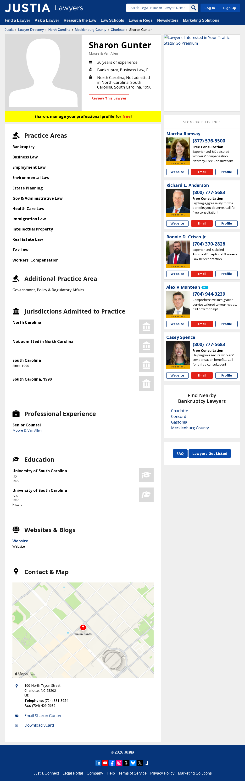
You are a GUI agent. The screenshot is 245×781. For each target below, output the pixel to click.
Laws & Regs (141, 20)
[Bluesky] (133, 763)
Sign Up (229, 8)
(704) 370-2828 (209, 244)
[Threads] (126, 763)
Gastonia (179, 422)
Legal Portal (72, 773)
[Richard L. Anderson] (178, 201)
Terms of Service (132, 773)
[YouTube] (105, 763)
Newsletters (167, 20)
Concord (178, 416)
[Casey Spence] (178, 353)
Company (95, 773)
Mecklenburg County (90, 29)
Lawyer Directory (31, 29)
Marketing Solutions (201, 20)
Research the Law (80, 20)
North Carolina (59, 29)
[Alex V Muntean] (178, 302)
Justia (9, 29)
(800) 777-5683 (209, 192)
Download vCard (39, 725)
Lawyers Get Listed (209, 453)
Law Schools (112, 20)
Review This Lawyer (109, 98)
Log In (210, 8)
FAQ (180, 453)
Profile (226, 172)
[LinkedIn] (98, 763)
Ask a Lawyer (47, 20)
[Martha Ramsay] (178, 149)
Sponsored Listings (202, 122)
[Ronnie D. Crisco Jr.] (178, 252)
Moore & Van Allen (103, 53)
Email (202, 172)
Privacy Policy (162, 773)
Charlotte (118, 29)
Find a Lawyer (17, 20)
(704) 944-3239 (209, 294)
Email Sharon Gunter (43, 715)
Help (111, 773)
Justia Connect (46, 773)
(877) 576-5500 (209, 141)
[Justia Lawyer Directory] (27, 8)
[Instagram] (119, 763)
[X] (140, 763)
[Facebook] (112, 763)
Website (20, 541)
